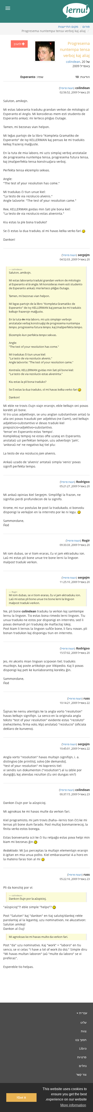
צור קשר (81, 1074)
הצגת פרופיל (67, 88)
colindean (73, 62)
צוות (84, 1031)
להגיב (18, 44)
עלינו (83, 1022)
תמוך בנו (81, 1040)
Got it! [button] (21, 1097)
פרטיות (82, 1057)
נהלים (83, 1066)
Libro (83, 1048)
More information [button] (73, 1105)
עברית (82, 1013)
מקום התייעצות (68, 26)
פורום (86, 26)
